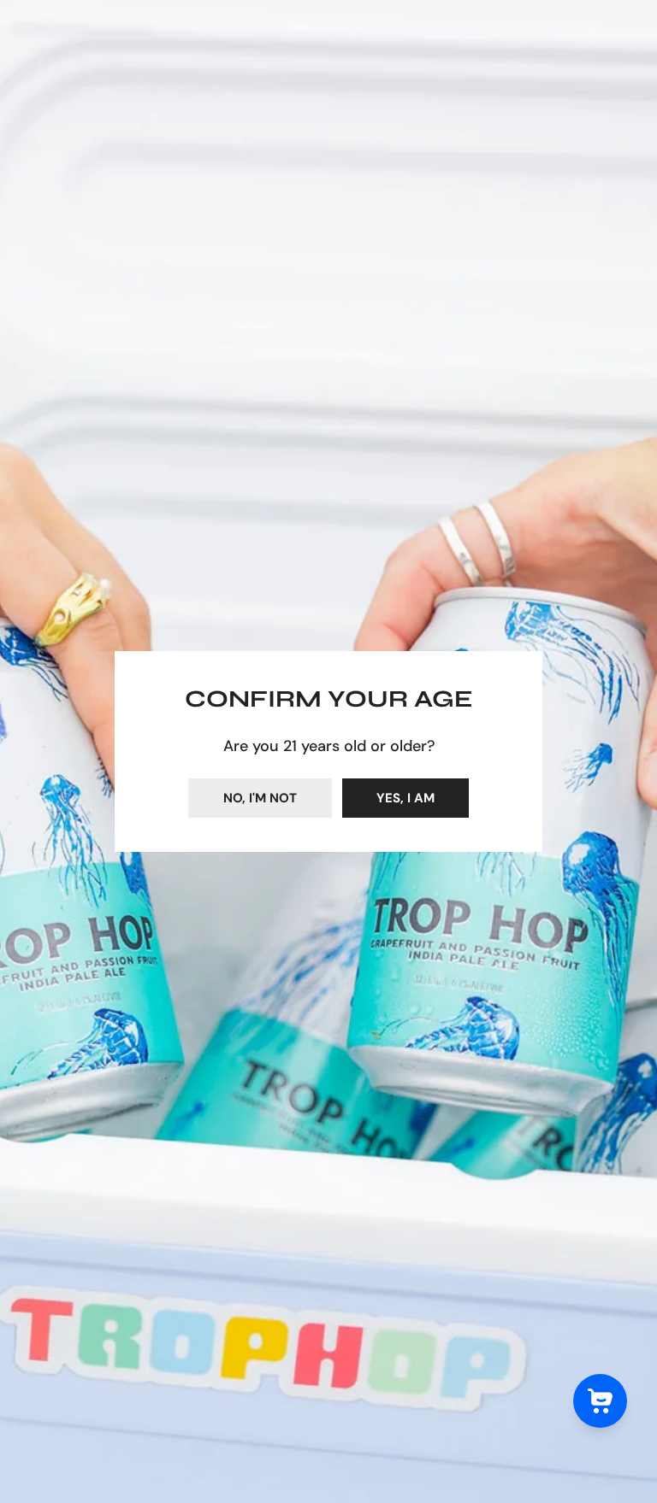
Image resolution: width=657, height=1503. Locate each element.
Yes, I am (405, 798)
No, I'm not (260, 798)
